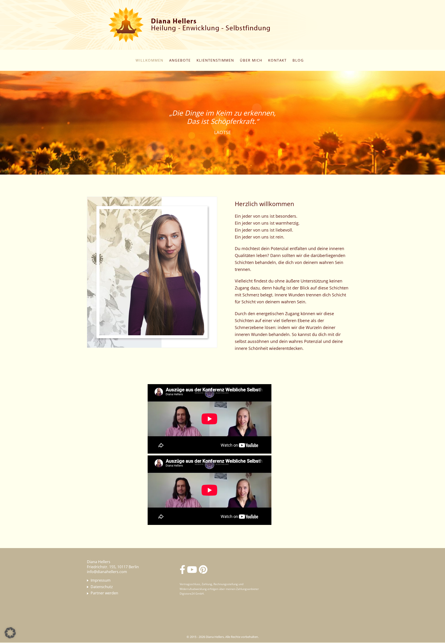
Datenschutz (102, 587)
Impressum (101, 580)
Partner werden (104, 593)
